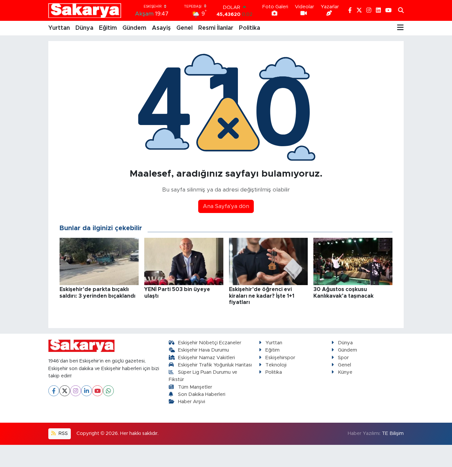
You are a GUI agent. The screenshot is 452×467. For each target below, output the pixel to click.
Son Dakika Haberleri (201, 394)
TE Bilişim (393, 433)
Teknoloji (276, 364)
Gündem (134, 28)
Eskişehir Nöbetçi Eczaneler (209, 342)
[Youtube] (97, 390)
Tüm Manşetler (195, 387)
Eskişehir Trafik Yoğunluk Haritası (215, 364)
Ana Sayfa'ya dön (226, 206)
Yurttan (59, 28)
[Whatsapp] (108, 390)
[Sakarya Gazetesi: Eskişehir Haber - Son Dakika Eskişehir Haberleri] (84, 10)
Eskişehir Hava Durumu (203, 350)
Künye (345, 372)
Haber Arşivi (191, 401)
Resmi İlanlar (215, 28)
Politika (249, 28)
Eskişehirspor (280, 357)
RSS (62, 433)
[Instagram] (75, 390)
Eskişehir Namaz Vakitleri (206, 357)
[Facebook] (53, 390)
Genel (184, 28)
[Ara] (401, 10)
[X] (64, 390)
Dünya (84, 28)
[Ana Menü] (400, 28)
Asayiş (161, 28)
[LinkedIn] (86, 390)
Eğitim (108, 28)
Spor (343, 357)
